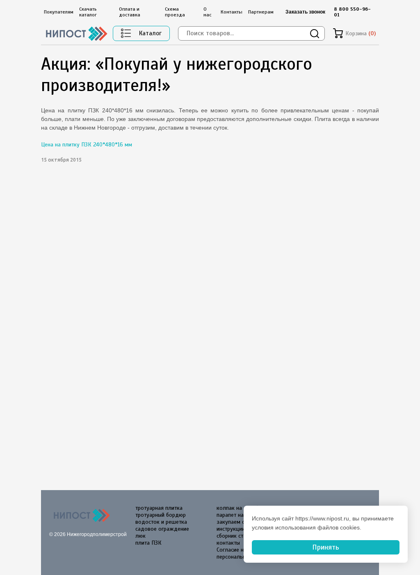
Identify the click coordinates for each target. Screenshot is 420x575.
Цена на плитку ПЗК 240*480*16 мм (86, 144)
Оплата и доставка (129, 12)
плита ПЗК (148, 542)
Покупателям (58, 12)
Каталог (150, 33)
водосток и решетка (161, 521)
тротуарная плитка (159, 507)
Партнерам (261, 12)
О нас (207, 12)
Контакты (231, 12)
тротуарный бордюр (160, 514)
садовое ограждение (162, 528)
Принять (325, 547)
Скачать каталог (88, 12)
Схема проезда (175, 12)
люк (140, 535)
